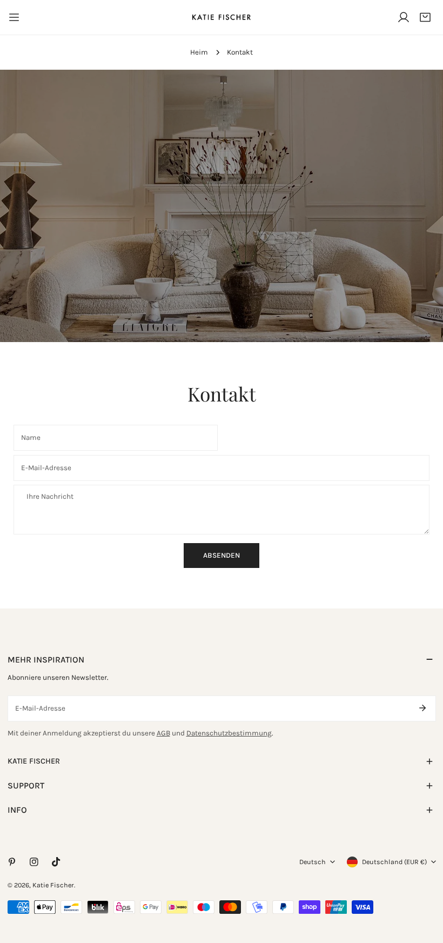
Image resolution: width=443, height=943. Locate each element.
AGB (163, 733)
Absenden (221, 555)
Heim (199, 52)
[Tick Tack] (56, 861)
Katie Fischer (53, 885)
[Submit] (423, 707)
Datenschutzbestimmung (229, 733)
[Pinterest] (12, 862)
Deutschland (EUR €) (394, 862)
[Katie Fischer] (221, 17)
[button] (425, 17)
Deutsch (312, 862)
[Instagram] (34, 862)
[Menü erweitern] (14, 17)
